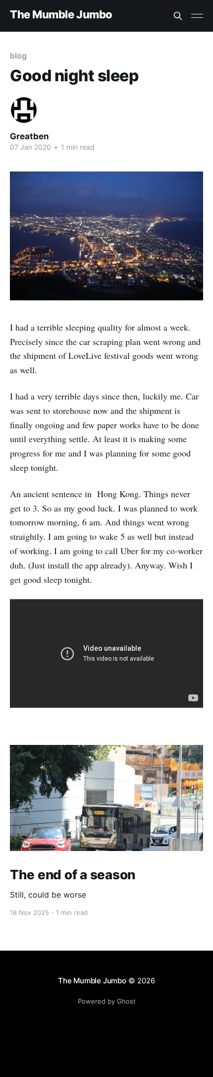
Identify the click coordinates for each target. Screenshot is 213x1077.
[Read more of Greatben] (24, 110)
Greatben (29, 136)
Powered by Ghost (107, 1001)
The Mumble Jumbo (61, 14)
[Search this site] (178, 16)
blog (18, 55)
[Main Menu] (197, 15)
